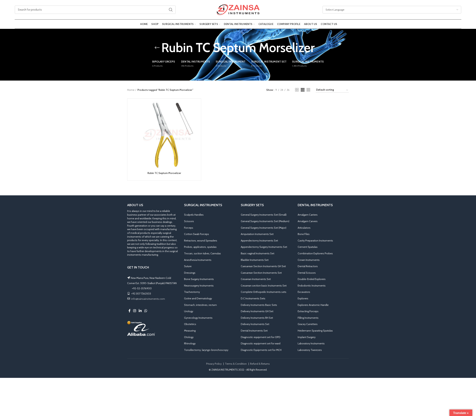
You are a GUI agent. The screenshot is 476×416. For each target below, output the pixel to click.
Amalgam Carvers (308, 221)
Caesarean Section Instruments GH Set (263, 266)
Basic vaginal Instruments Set (257, 253)
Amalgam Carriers (308, 214)
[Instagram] (134, 310)
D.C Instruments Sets (253, 298)
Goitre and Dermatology (198, 298)
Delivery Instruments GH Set (257, 311)
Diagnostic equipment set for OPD (260, 337)
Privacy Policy (214, 363)
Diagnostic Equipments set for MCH (261, 350)
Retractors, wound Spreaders (200, 240)
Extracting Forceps (308, 311)
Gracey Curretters (308, 324)
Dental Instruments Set (254, 330)
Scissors (189, 221)
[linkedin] (140, 310)
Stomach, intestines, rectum (200, 305)
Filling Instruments (308, 317)
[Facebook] (129, 310)
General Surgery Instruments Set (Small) (264, 214)
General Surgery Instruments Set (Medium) (265, 221)
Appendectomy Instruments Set (259, 240)
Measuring (190, 330)
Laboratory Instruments (311, 343)
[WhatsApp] (146, 310)
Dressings (189, 272)
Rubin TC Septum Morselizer (164, 173)
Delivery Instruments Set (255, 324)
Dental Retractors (308, 266)
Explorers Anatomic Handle (313, 305)
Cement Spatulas (308, 247)
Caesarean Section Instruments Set (261, 272)
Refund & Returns (260, 363)
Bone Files (304, 234)
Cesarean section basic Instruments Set (264, 285)
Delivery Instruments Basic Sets (259, 305)
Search (170, 9)
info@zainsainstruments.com (148, 298)
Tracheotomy (192, 292)
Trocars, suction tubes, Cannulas (202, 253)
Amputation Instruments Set (257, 234)
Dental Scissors (307, 272)
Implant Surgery (307, 337)
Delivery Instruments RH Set (257, 317)
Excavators (304, 292)
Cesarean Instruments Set (256, 279)
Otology (189, 337)
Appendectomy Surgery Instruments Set (264, 247)
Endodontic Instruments (312, 285)
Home (130, 90)
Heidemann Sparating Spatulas (315, 330)
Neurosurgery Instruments (199, 285)
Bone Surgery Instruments (199, 279)
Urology (188, 311)
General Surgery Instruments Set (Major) (263, 227)
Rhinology (190, 343)
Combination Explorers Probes (315, 253)
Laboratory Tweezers (310, 350)
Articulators (304, 227)
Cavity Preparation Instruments (315, 240)
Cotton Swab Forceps (196, 234)
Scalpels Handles (194, 214)
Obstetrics (190, 324)
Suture (188, 266)
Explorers (303, 298)
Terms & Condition (236, 363)
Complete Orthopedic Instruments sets (263, 292)
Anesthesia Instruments (197, 260)
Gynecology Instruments (198, 317)
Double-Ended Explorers (312, 279)
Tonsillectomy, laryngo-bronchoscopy (206, 350)
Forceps (188, 227)
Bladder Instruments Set (254, 260)
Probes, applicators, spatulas (200, 247)
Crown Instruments (309, 260)
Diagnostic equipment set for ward (260, 343)
